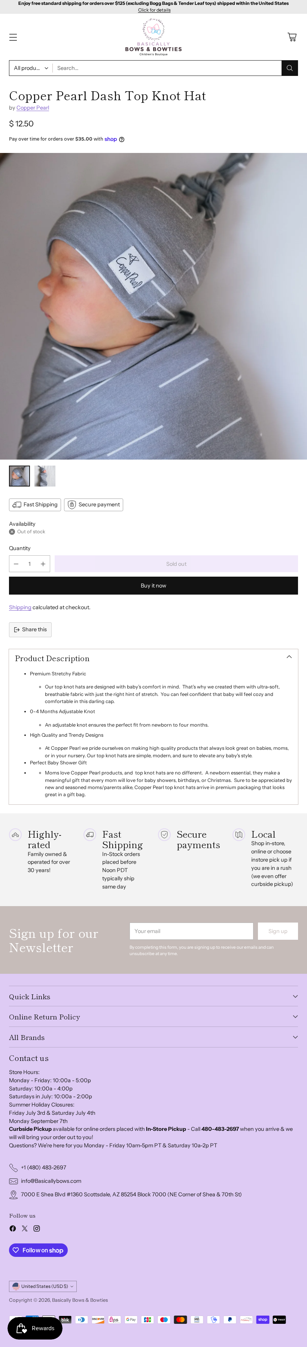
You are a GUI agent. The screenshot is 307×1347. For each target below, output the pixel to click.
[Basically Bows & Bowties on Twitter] (24, 1230)
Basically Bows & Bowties (80, 1300)
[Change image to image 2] (44, 476)
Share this (34, 629)
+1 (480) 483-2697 (43, 1167)
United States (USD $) (44, 1286)
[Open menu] (13, 37)
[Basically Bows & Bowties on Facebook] (12, 1230)
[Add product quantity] (43, 564)
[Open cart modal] (292, 37)
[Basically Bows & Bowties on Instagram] (36, 1230)
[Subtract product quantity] (16, 564)
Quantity (20, 548)
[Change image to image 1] (19, 476)
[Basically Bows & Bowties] (153, 37)
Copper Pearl (32, 107)
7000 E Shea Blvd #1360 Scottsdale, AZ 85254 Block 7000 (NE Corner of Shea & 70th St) (131, 1194)
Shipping (20, 607)
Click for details (154, 10)
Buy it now (153, 585)
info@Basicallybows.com (51, 1181)
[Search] (290, 68)
